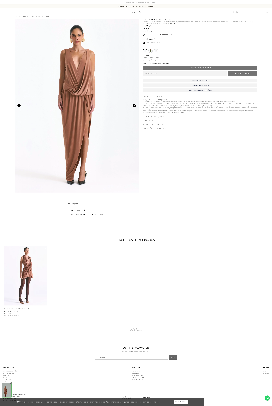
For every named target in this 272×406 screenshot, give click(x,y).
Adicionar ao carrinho (200, 68)
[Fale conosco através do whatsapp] (267, 398)
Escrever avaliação (77, 210)
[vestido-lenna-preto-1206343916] (156, 51)
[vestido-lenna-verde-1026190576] (150, 51)
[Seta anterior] (19, 105)
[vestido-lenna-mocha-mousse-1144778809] (145, 51)
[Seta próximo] (134, 105)
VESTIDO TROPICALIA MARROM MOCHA (16, 308)
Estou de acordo (181, 402)
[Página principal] (136, 12)
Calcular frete (242, 73)
